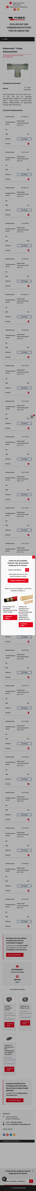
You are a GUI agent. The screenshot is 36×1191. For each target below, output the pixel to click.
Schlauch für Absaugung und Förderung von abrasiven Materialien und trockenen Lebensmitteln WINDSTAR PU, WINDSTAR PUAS (25, 613)
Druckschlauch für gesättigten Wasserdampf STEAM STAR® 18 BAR (10, 609)
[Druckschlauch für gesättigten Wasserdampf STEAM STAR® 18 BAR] (10, 594)
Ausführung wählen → (8, 617)
